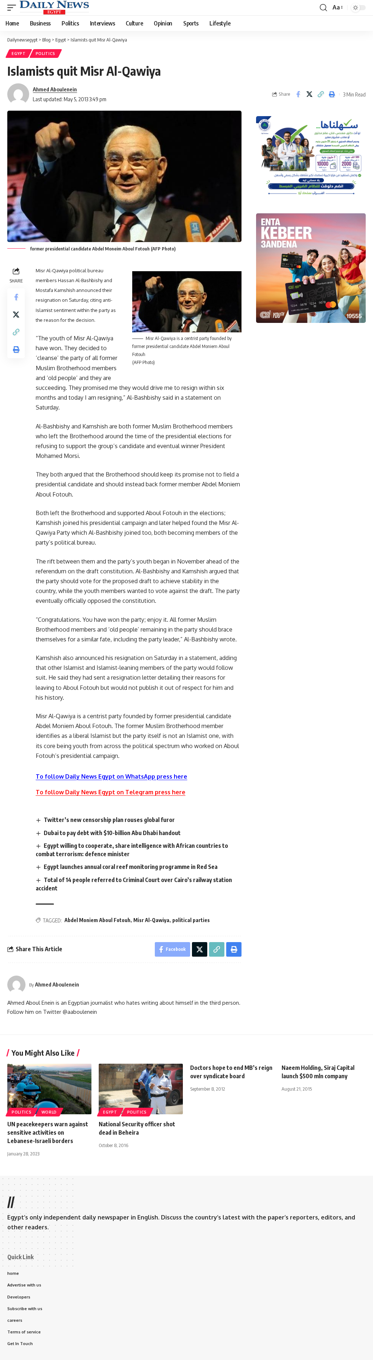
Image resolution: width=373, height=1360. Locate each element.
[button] (13, 8)
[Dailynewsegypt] (54, 8)
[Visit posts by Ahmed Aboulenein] (16, 985)
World (49, 1112)
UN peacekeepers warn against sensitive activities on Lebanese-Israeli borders (47, 1132)
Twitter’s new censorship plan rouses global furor (109, 819)
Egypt (19, 53)
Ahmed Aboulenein (55, 89)
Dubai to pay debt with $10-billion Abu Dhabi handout (112, 833)
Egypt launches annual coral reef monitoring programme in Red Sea (130, 866)
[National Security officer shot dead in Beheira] (141, 1089)
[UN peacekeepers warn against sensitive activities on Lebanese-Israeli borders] (49, 1089)
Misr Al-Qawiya (151, 920)
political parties (191, 920)
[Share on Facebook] (298, 94)
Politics (46, 53)
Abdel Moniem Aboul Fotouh (97, 920)
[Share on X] (309, 94)
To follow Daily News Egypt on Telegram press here (110, 792)
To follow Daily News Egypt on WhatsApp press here (111, 776)
